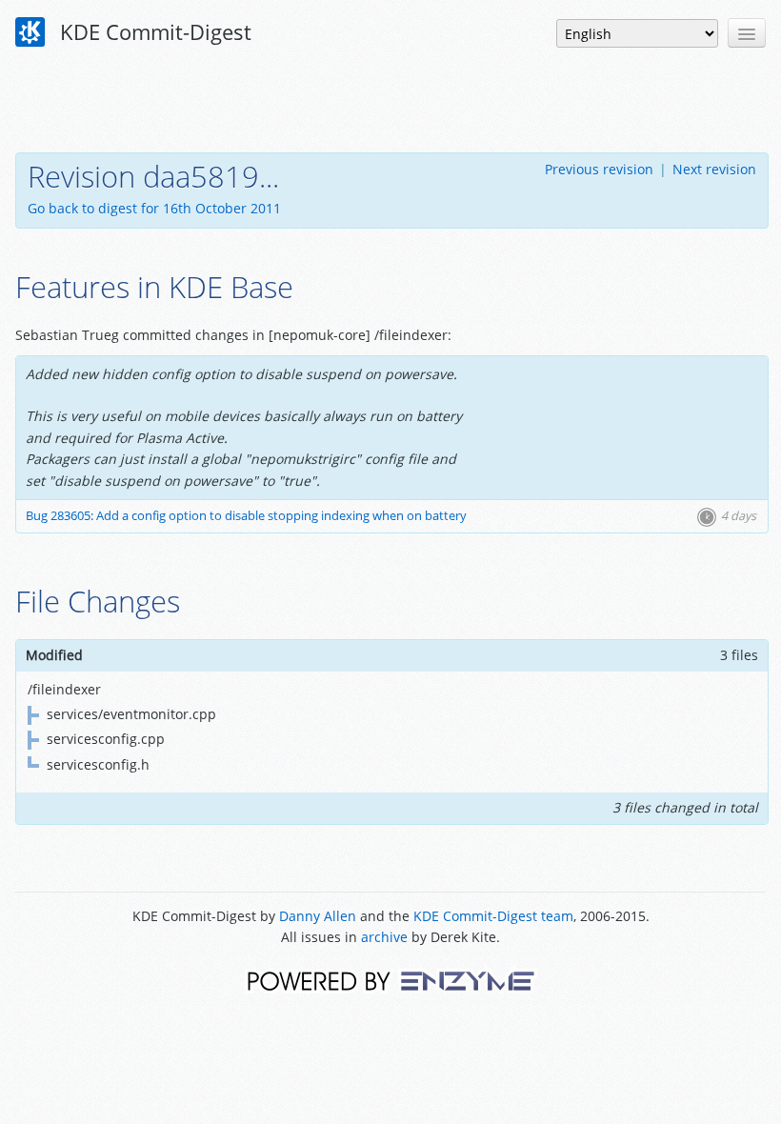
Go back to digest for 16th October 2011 (154, 208)
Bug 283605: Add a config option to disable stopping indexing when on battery (246, 516)
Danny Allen (317, 916)
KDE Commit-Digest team (493, 916)
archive (384, 937)
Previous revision (599, 169)
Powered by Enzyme (391, 979)
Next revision (714, 169)
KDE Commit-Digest (152, 31)
